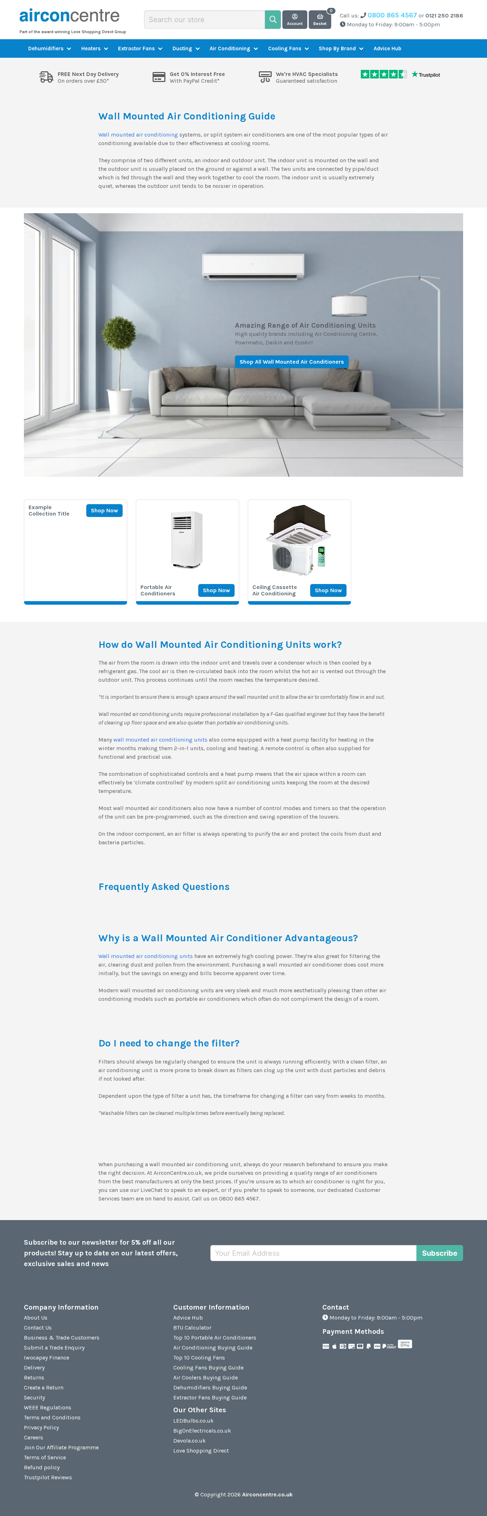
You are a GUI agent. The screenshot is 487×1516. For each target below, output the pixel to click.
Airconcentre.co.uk (267, 1494)
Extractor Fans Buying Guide (210, 1397)
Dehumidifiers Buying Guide (210, 1387)
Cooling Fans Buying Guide (208, 1367)
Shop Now (104, 510)
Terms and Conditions (52, 1417)
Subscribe (439, 1253)
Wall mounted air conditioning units (145, 956)
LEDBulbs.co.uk (193, 1420)
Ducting (182, 48)
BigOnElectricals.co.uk (202, 1430)
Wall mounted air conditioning (138, 134)
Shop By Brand (337, 48)
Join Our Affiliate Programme (61, 1447)
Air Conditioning (230, 48)
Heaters (91, 48)
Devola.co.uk (189, 1440)
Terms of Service (45, 1457)
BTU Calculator (192, 1327)
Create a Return (43, 1387)
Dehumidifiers (45, 48)
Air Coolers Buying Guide (205, 1377)
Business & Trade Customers (61, 1337)
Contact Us (38, 1327)
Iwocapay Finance (46, 1357)
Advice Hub (387, 48)
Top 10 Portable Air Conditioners (214, 1337)
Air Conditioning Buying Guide (212, 1347)
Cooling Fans (284, 48)
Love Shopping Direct (201, 1450)
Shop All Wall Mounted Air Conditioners (292, 361)
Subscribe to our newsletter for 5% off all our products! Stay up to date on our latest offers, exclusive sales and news (101, 1253)
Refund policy (42, 1467)
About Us (35, 1317)
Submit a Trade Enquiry (54, 1347)
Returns (34, 1377)
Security (34, 1397)
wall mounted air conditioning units (160, 739)
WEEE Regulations (47, 1407)
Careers (33, 1437)
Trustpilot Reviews (48, 1477)
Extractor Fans (136, 48)
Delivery (34, 1367)
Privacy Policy (41, 1427)
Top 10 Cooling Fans (199, 1357)
